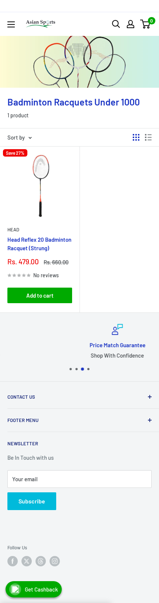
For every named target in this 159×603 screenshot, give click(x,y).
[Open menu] (11, 24)
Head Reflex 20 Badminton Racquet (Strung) (39, 243)
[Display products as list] (148, 137)
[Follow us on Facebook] (12, 561)
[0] (145, 24)
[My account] (130, 24)
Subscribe (31, 501)
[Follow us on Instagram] (55, 561)
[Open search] (116, 24)
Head (13, 229)
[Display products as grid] (136, 137)
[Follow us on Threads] (40, 561)
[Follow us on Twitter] (26, 561)
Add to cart (40, 295)
